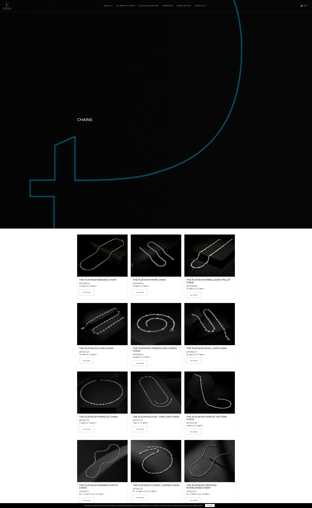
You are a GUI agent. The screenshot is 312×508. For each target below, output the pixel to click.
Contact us (200, 6)
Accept (210, 505)
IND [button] (305, 6)
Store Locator (184, 6)
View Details (86, 292)
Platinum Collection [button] (149, 6)
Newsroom (167, 6)
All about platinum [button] (125, 6)
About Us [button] (108, 6)
